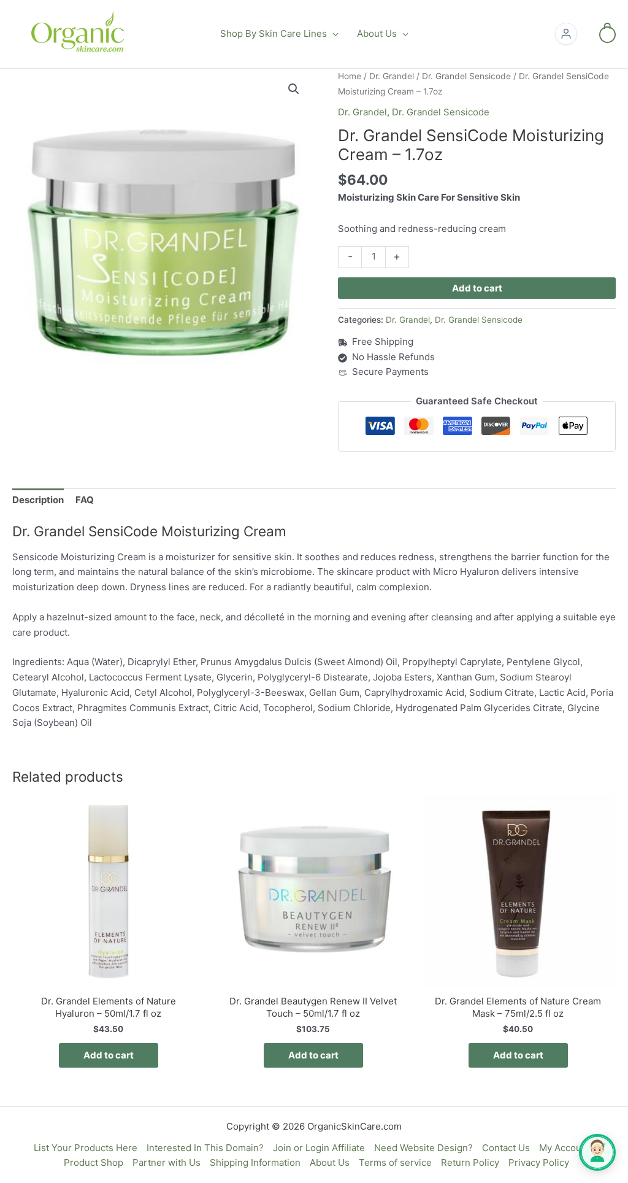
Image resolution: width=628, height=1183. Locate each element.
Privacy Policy (538, 1162)
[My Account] (566, 34)
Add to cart (477, 288)
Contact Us (506, 1148)
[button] (333, 33)
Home (349, 76)
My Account (564, 1148)
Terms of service (395, 1162)
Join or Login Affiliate (319, 1148)
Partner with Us (166, 1162)
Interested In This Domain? (205, 1148)
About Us (330, 1162)
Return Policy (470, 1162)
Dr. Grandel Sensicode (466, 76)
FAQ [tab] (84, 500)
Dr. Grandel (391, 76)
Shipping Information (255, 1162)
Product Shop (93, 1162)
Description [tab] (38, 500)
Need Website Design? (423, 1148)
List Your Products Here (85, 1148)
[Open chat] (597, 1152)
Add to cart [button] (108, 1055)
